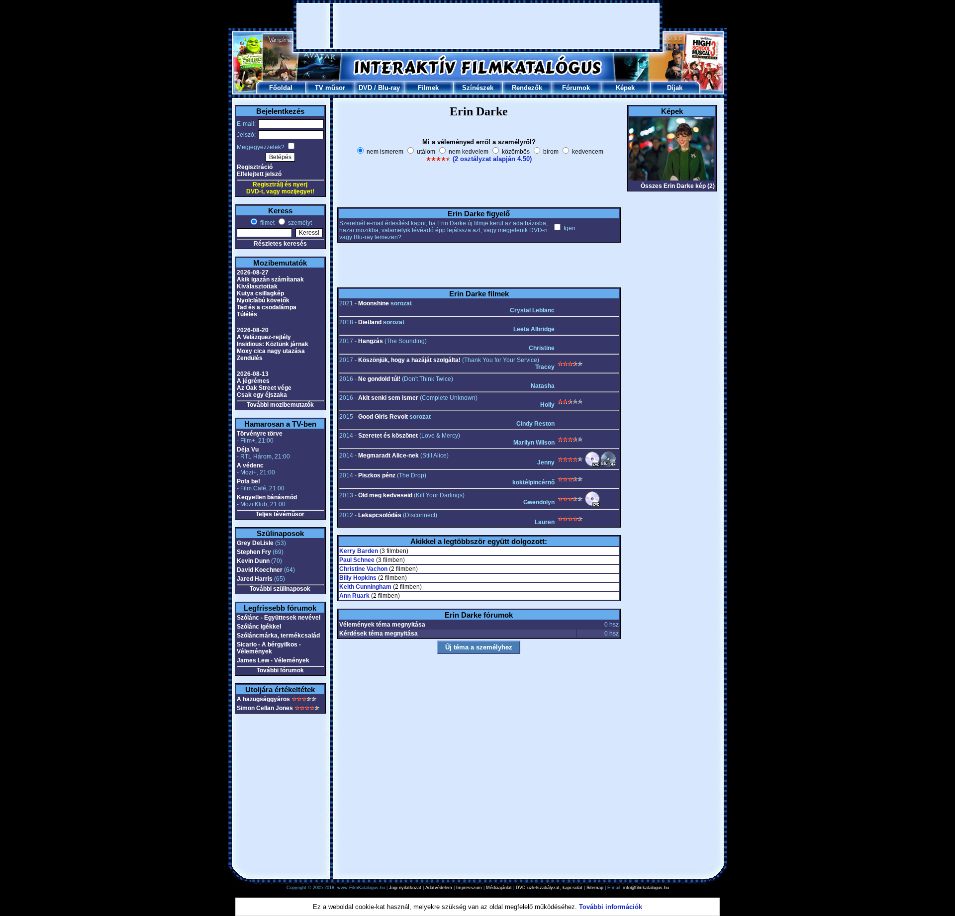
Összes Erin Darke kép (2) (678, 186)
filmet (267, 222)
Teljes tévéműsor (280, 514)
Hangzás (370, 341)
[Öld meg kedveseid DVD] (592, 504)
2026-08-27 (253, 272)
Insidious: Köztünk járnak (272, 344)
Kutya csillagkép (260, 293)
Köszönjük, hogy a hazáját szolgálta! (409, 360)
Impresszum (469, 887)
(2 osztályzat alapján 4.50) (492, 159)
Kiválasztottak (257, 286)
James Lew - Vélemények (273, 660)
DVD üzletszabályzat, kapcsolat (549, 887)
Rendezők (527, 88)
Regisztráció (255, 167)
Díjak (674, 88)
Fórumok (576, 88)
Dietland (370, 322)
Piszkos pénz (376, 475)
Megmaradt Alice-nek (388, 455)
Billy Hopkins (358, 577)
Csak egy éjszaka (262, 394)
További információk (610, 907)
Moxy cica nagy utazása (271, 351)
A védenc (250, 465)
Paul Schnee (357, 559)
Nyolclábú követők (263, 300)
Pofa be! (248, 481)
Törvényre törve (260, 433)
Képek (625, 88)
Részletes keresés (280, 243)
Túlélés (247, 314)
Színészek (477, 88)
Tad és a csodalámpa (266, 307)
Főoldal (280, 88)
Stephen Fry (254, 552)
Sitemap (594, 887)
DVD (365, 88)
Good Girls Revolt (383, 416)
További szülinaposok (280, 588)
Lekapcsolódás (379, 515)
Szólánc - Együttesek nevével (278, 617)
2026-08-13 (253, 373)
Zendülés (250, 358)
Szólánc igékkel (259, 626)
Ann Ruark (354, 595)
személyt (299, 222)
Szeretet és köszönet (388, 435)
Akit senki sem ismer (388, 397)
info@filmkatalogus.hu (646, 887)
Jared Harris (255, 578)
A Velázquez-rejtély (264, 337)
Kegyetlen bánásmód (267, 497)
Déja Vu (248, 449)
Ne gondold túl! (379, 378)
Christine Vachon (363, 568)
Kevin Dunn (253, 560)
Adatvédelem (438, 887)
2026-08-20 (253, 330)
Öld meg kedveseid (385, 495)
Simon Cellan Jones (265, 708)
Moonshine (373, 303)
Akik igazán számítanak (270, 279)
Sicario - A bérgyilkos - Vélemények (269, 648)
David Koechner (260, 569)
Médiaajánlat (499, 887)
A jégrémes (253, 380)
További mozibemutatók (280, 404)
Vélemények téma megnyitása (382, 624)
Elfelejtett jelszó (259, 174)
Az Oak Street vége (264, 387)
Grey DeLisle (255, 543)
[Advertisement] (478, 25)
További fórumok (280, 670)
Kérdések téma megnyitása (378, 633)
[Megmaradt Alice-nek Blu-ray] (608, 464)
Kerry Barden (358, 551)
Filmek (428, 88)
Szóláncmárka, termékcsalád (278, 635)
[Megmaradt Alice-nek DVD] (592, 464)
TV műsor (330, 88)
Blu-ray (389, 88)
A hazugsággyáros (263, 699)
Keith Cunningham (365, 586)
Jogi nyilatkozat (405, 887)
